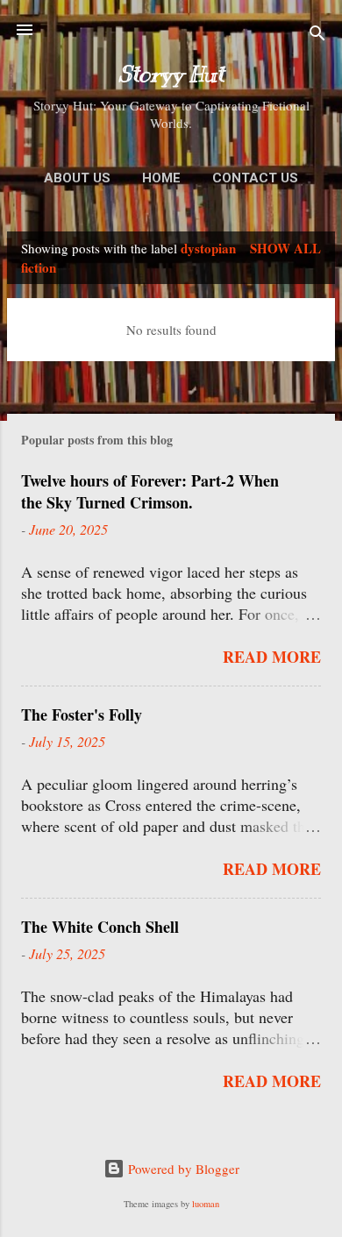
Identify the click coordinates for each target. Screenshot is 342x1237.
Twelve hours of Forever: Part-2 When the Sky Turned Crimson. (150, 491)
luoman (205, 1204)
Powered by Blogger (182, 1168)
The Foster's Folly (81, 714)
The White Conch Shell (100, 926)
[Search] (317, 35)
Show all (285, 248)
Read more (272, 656)
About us (77, 178)
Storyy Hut (171, 74)
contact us (255, 178)
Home (161, 178)
